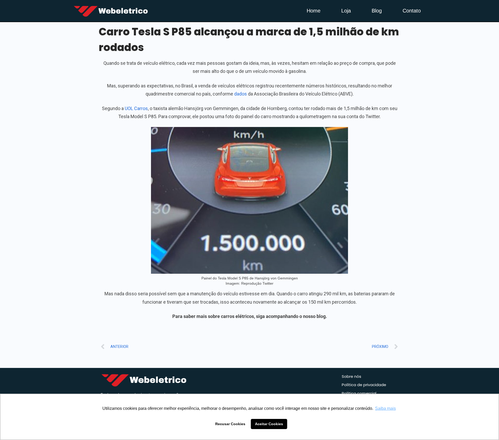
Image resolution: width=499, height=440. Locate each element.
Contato (412, 11)
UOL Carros (136, 108)
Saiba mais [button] (385, 408)
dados (240, 94)
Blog (377, 11)
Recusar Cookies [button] (230, 424)
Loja (346, 11)
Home (313, 11)
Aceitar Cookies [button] (269, 424)
